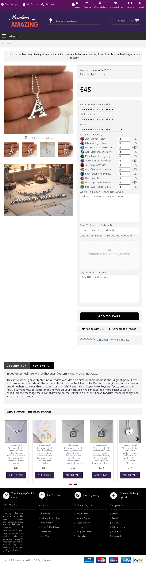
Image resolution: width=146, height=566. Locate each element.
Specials (116, 523)
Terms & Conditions (50, 527)
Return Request (84, 518)
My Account (82, 514)
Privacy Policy (47, 523)
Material (85, 124)
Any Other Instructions (93, 272)
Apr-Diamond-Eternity (98, 152)
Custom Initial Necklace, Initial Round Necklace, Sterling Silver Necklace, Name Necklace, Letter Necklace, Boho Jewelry (44, 454)
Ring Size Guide (84, 532)
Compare (81, 527)
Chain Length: (87, 114)
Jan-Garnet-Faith (95, 139)
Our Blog (116, 532)
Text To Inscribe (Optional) (96, 225)
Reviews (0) (42, 365)
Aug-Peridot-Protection (98, 169)
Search (115, 518)
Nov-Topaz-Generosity (97, 182)
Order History (83, 523)
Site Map (45, 536)
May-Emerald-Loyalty (97, 156)
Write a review (120, 339)
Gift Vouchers (118, 527)
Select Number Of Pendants (96, 104)
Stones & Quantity (91, 134)
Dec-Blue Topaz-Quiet (98, 187)
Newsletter (117, 536)
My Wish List (83, 536)
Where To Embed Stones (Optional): (101, 192)
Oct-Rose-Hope (94, 178)
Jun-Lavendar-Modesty (98, 160)
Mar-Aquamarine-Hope (98, 147)
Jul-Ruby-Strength (95, 165)
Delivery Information (50, 518)
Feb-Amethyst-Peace (96, 143)
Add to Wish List (95, 329)
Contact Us (46, 532)
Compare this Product (124, 329)
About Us (45, 514)
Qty (121, 134)
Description (17, 365)
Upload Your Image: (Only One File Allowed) (106, 235)
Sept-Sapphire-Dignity (98, 173)
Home (115, 514)
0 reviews (103, 339)
